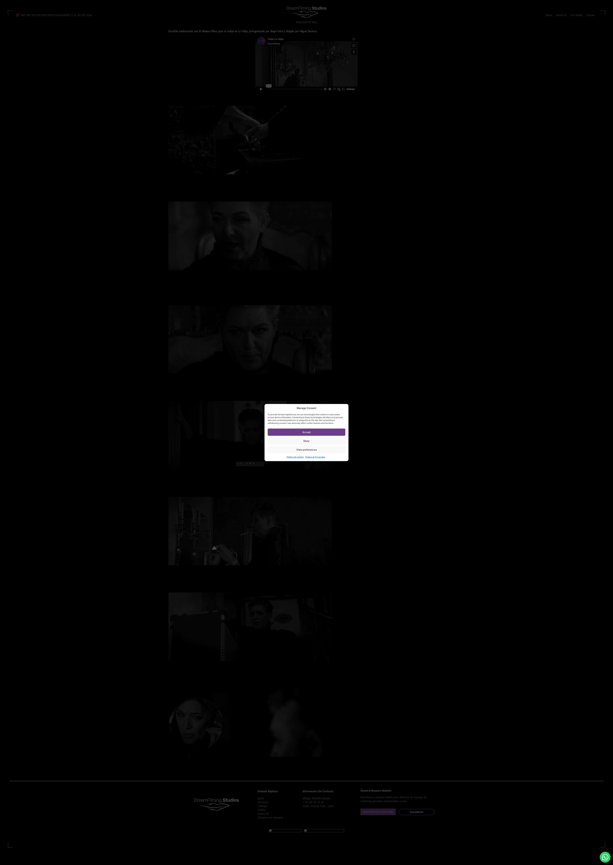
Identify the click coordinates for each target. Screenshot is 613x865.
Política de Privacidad (315, 457)
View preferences (306, 449)
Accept (306, 432)
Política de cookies (295, 457)
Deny (306, 440)
